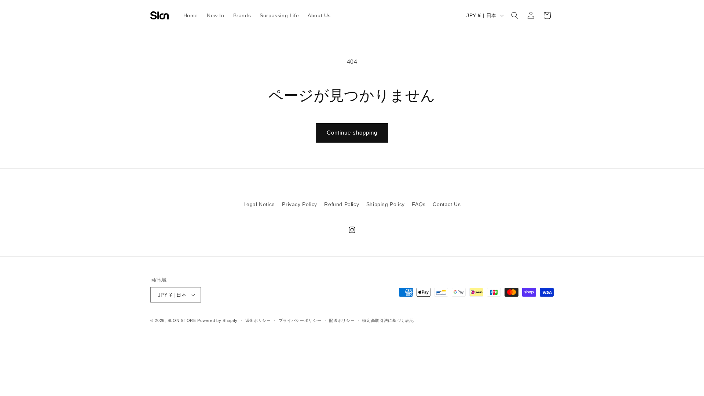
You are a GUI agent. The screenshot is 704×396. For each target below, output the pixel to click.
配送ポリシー (342, 320)
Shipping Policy (385, 204)
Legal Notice (259, 204)
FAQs (418, 204)
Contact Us (447, 204)
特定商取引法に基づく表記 (388, 320)
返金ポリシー (258, 320)
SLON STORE (182, 320)
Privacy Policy (299, 204)
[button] (515, 15)
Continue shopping (352, 132)
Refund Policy (341, 204)
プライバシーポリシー (300, 320)
